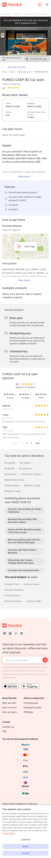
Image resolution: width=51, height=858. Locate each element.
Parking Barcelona (24, 72)
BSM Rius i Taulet (12, 491)
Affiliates (28, 712)
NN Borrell (10, 468)
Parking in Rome (12, 595)
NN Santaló (10, 463)
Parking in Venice (32, 584)
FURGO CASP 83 (41, 72)
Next (37, 443)
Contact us (8, 726)
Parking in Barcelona (14, 590)
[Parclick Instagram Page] (4, 633)
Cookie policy (8, 833)
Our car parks (9, 712)
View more (24, 176)
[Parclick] (12, 4)
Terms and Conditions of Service (19, 803)
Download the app (38, 59)
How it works (9, 707)
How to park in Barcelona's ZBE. (23, 161)
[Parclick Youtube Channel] (21, 633)
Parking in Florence (14, 601)
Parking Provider (33, 707)
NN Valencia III (26, 468)
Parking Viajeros (12, 485)
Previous (15, 443)
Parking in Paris (12, 584)
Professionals (31, 703)
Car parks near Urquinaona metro (23, 570)
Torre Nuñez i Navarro (31, 474)
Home (4, 72)
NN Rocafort (11, 474)
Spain (12, 72)
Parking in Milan (34, 601)
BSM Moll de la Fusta (14, 480)
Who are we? (9, 703)
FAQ (4, 731)
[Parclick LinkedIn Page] (10, 633)
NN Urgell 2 (25, 463)
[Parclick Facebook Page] (16, 633)
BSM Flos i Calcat (32, 485)
